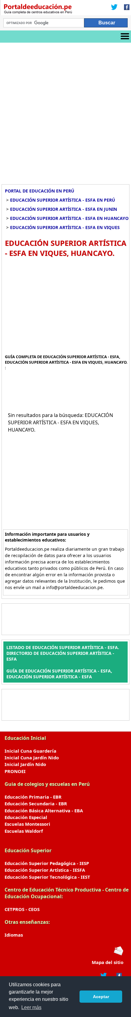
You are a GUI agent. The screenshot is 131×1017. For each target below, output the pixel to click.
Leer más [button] (31, 1007)
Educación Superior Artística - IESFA (45, 870)
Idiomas (14, 935)
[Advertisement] (65, 111)
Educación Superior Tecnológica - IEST (47, 877)
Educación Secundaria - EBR (36, 803)
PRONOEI (15, 771)
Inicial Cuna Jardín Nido (32, 757)
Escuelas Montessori (27, 824)
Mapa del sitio (107, 962)
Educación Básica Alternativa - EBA (44, 810)
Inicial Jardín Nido (25, 764)
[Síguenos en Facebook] (124, 7)
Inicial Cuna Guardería (30, 751)
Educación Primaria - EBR (33, 797)
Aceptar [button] (101, 996)
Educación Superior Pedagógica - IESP (47, 863)
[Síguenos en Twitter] (114, 7)
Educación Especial (26, 817)
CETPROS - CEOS (22, 909)
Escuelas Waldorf (24, 831)
